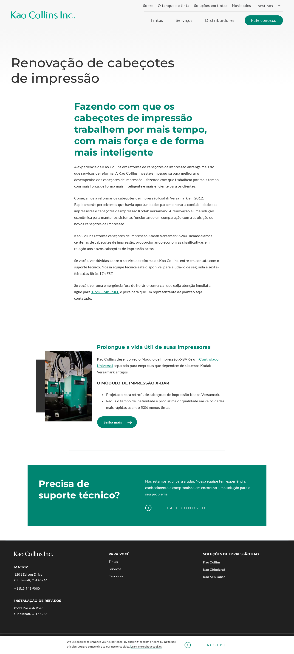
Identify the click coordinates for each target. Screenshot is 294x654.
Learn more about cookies (146, 646)
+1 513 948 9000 (27, 588)
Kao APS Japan (220, 577)
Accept (216, 645)
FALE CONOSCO (186, 508)
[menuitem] (146, 5)
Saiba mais (114, 424)
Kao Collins (211, 562)
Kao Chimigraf (220, 570)
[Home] (43, 15)
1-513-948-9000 (105, 292)
